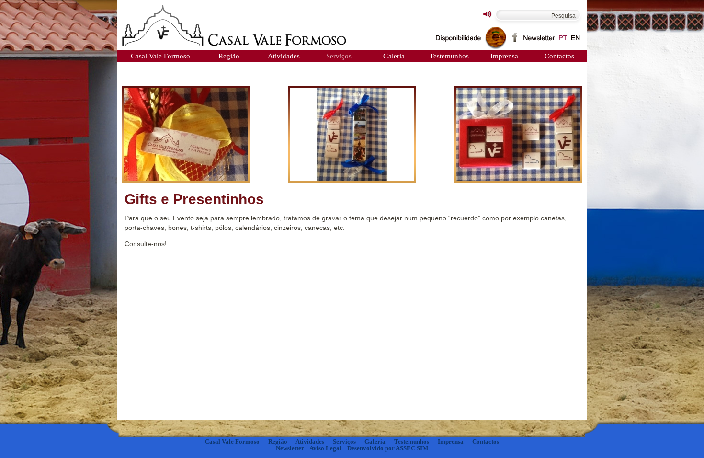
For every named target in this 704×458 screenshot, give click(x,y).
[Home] (234, 26)
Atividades (284, 56)
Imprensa (504, 56)
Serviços (339, 56)
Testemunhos (449, 56)
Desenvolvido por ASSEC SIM (387, 448)
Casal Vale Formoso (160, 56)
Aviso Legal (325, 448)
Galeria (394, 56)
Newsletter (290, 448)
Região (228, 56)
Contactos (559, 56)
